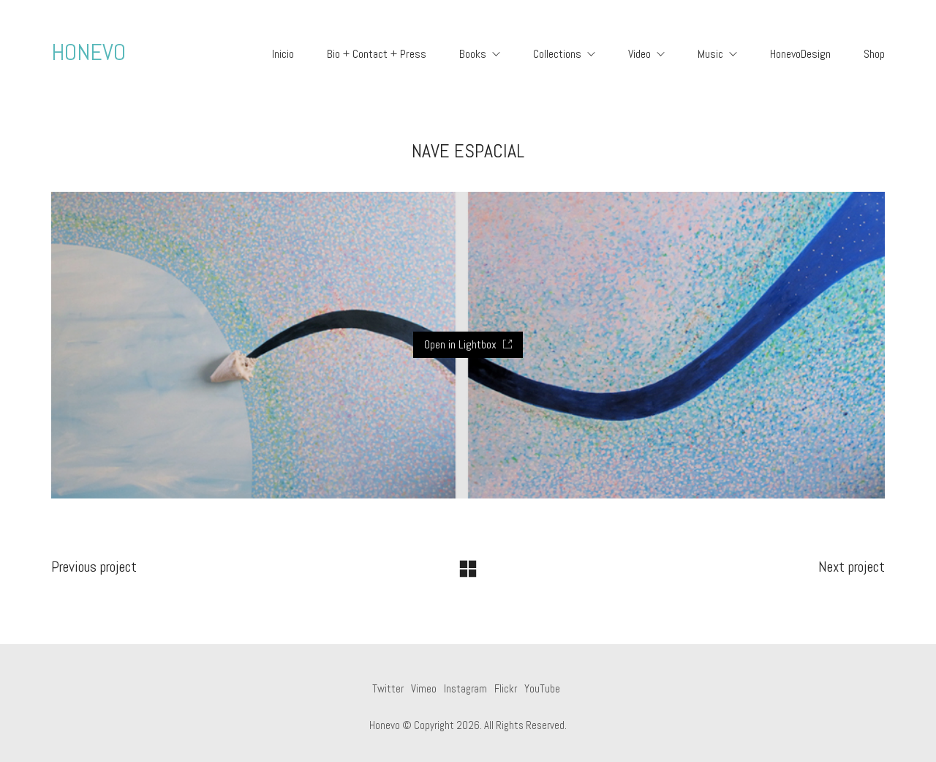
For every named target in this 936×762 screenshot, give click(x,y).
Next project (851, 566)
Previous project (94, 566)
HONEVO (88, 52)
